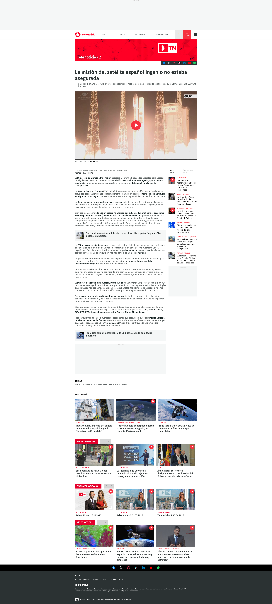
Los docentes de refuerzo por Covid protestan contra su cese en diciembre (94, 455)
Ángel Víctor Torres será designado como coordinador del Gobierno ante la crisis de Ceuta (175, 455)
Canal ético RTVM (180, 589)
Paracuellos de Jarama (186, 237)
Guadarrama (182, 178)
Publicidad (125, 589)
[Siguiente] (108, 441)
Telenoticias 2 (82, 468)
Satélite (78, 384)
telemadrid (82, 600)
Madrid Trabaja (183, 222)
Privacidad (97, 591)
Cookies (115, 591)
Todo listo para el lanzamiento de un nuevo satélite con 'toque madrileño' (80, 335)
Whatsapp (194, 63)
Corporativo (82, 585)
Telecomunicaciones (89, 384)
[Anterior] (103, 441)
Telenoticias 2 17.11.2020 (94, 499)
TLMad (122, 34)
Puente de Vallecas (185, 208)
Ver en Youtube (151, 568)
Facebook (163, 63)
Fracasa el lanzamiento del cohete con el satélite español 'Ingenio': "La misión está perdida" (80, 235)
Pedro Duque (102, 384)
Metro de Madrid (184, 194)
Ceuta (160, 468)
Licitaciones (168, 589)
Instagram (174, 63)
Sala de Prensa (80, 589)
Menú (195, 34)
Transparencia (106, 589)
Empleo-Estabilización (154, 589)
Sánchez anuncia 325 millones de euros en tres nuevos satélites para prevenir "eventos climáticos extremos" (175, 536)
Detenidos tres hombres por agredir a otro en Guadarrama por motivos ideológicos (172, 180)
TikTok (179, 63)
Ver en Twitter (121, 568)
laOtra (105, 579)
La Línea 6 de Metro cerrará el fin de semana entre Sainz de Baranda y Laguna (172, 196)
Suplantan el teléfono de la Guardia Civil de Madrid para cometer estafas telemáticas (172, 255)
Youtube (189, 63)
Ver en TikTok (136, 568)
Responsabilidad (93, 589)
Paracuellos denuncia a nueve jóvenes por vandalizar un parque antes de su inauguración (172, 239)
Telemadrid (86, 579)
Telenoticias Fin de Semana (129, 423)
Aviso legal (106, 591)
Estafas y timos (183, 253)
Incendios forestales (85, 549)
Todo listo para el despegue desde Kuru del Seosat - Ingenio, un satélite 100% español (136, 410)
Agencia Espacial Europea (117, 384)
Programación (161, 34)
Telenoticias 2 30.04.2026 (175, 499)
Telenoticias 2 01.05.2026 (135, 499)
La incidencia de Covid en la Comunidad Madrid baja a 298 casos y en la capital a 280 (135, 455)
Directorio (116, 589)
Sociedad (80, 423)
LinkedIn (184, 63)
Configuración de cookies (129, 591)
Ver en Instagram (128, 568)
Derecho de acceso (138, 589)
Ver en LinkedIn (143, 568)
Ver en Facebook (114, 568)
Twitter (169, 63)
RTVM (77, 575)
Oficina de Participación (83, 591)
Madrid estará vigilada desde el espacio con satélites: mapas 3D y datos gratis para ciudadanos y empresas (135, 536)
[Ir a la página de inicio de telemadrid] (85, 34)
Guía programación (116, 579)
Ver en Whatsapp (158, 568)
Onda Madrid (140, 34)
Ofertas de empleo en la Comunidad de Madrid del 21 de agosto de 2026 (172, 225)
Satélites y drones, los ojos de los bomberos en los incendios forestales (94, 536)
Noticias (105, 34)
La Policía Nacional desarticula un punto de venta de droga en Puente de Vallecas (172, 211)
